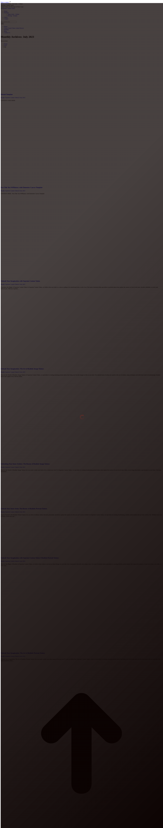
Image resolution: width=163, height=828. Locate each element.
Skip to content (5, 2)
